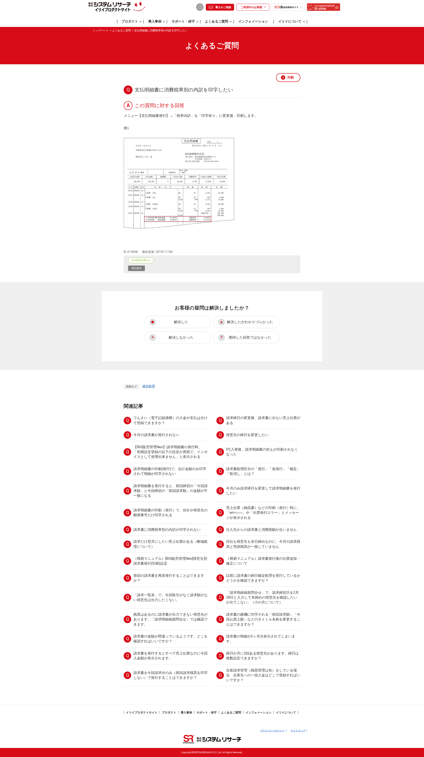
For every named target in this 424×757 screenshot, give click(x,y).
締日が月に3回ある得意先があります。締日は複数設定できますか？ (262, 655)
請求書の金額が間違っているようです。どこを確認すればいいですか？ (170, 638)
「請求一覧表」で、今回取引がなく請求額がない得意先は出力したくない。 (170, 597)
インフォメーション (253, 21)
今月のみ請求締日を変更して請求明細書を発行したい (263, 490)
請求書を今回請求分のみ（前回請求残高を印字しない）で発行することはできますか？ (170, 675)
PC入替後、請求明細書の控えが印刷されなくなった (262, 451)
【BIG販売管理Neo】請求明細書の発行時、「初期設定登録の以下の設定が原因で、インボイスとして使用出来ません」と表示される (170, 452)
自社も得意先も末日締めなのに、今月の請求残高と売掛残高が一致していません (263, 543)
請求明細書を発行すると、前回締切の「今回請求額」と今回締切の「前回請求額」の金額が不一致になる (170, 491)
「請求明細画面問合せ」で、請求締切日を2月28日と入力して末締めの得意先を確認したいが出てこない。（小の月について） (262, 597)
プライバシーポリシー (272, 730)
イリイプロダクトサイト (141, 712)
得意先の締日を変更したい (247, 435)
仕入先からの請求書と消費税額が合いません (261, 529)
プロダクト (129, 21)
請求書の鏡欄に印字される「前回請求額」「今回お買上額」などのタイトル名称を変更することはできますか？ (263, 619)
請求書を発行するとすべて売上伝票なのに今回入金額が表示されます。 (170, 655)
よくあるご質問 (216, 21)
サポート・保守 (183, 21)
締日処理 (136, 268)
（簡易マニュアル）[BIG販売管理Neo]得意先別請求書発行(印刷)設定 (170, 560)
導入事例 (154, 21)
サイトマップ (298, 730)
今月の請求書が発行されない (156, 435)
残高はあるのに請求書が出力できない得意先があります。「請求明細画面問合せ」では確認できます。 (170, 619)
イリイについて (289, 21)
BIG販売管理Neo (141, 260)
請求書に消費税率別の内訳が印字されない (167, 529)
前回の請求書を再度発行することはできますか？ (168, 577)
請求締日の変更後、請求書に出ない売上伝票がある (263, 420)
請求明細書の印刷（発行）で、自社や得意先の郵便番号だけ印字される (170, 512)
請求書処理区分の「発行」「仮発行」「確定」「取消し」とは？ (263, 471)
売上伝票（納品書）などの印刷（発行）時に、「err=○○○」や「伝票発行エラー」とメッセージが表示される (263, 513)
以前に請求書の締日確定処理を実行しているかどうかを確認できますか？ (263, 577)
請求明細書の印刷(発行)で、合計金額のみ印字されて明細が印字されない (169, 471)
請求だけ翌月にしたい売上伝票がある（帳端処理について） (170, 543)
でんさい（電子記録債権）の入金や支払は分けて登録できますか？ (170, 420)
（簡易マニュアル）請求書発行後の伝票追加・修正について (263, 560)
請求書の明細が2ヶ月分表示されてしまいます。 (260, 638)
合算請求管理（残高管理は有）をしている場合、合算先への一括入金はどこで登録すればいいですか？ (263, 675)
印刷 (291, 77)
